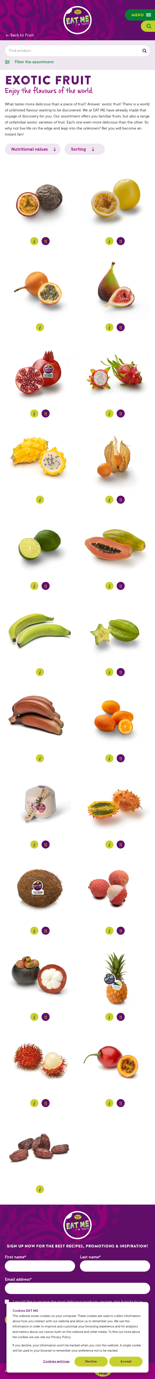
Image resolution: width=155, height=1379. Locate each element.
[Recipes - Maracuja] (121, 241)
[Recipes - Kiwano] (121, 844)
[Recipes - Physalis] (121, 500)
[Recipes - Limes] (46, 586)
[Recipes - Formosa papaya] (121, 586)
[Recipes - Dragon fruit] (121, 413)
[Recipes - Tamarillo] (121, 1103)
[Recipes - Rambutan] (46, 1103)
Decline (91, 1361)
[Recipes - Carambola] (121, 672)
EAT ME (77, 20)
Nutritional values (29, 149)
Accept (126, 1361)
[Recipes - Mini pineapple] (121, 1017)
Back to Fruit (22, 35)
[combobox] (77, 50)
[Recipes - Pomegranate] (46, 413)
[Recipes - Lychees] (121, 931)
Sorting (78, 149)
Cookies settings (56, 1361)
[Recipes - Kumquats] (121, 758)
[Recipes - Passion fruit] (46, 241)
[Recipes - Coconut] (46, 931)
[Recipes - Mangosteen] (46, 1017)
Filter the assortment (34, 62)
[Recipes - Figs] (121, 327)
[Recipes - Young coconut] (46, 844)
